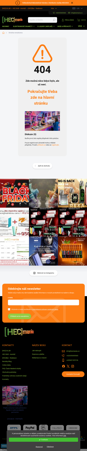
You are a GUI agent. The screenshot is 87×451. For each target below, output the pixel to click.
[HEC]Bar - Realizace (35, 8)
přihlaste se (41, 145)
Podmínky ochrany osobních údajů (14, 376)
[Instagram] (72, 366)
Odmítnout (50, 446)
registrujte (55, 145)
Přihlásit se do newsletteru (19, 316)
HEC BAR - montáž (19, 8)
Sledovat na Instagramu (45, 273)
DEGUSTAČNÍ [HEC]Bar (15, 412)
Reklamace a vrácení (39, 358)
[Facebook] (63, 366)
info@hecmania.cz (73, 351)
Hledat (54, 20)
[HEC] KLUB (6, 8)
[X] (68, 366)
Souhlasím (44, 439)
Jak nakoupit (36, 350)
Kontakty (5, 379)
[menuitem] (6, 26)
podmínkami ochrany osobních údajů (45, 309)
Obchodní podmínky (9, 372)
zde (64, 436)
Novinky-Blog (7, 361)
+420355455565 (72, 356)
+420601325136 (72, 360)
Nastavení (39, 447)
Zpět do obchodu (44, 166)
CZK (78, 8)
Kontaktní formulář (73, 374)
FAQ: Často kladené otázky (11, 368)
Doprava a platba (38, 354)
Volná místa (6, 365)
